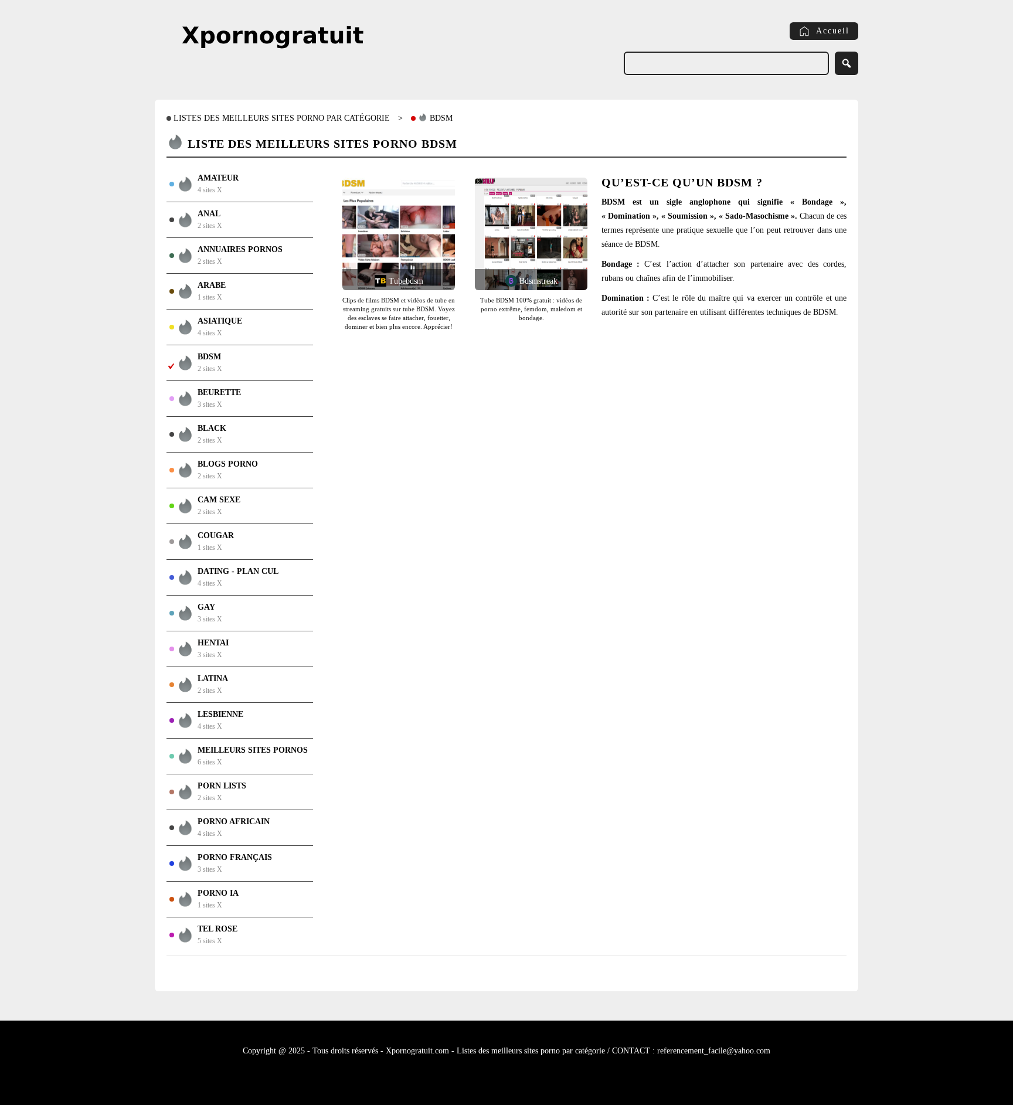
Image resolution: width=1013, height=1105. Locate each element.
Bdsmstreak (537, 281)
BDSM (440, 118)
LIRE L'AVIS (393, 219)
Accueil (832, 30)
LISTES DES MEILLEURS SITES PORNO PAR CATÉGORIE (280, 118)
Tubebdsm (404, 281)
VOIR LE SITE (393, 248)
